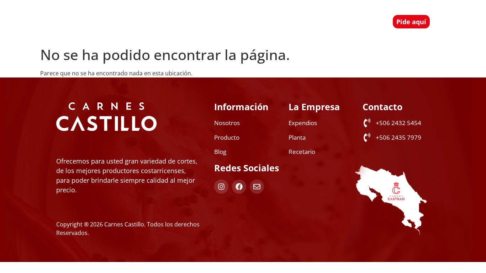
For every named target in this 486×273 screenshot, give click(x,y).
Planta (315, 13)
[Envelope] (257, 187)
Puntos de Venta (230, 13)
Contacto (312, 30)
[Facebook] (239, 187)
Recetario (280, 13)
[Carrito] (377, 20)
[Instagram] (221, 187)
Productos (171, 13)
